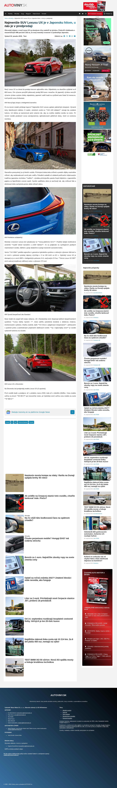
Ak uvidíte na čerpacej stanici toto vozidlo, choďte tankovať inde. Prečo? (96, 231)
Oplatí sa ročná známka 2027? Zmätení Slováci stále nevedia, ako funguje (48, 579)
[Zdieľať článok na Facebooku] (64, 36)
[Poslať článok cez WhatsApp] (72, 36)
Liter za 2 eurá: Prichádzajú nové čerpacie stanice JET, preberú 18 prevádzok (49, 599)
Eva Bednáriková (98, 211)
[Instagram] (85, 13)
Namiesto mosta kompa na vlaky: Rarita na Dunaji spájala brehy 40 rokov (96, 206)
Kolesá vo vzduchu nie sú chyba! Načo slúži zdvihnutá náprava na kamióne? (96, 559)
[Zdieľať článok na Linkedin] (69, 36)
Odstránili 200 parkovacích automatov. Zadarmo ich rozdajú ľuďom (95, 534)
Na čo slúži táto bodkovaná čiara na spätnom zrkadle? (95, 337)
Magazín (28, 13)
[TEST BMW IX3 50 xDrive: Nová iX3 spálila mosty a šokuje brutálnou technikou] (14, 675)
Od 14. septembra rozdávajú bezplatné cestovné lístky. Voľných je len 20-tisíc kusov (49, 620)
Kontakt (44, 13)
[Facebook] (79, 13)
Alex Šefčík (96, 260)
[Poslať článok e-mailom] (75, 36)
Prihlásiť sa (109, 13)
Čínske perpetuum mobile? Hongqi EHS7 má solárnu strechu (95, 360)
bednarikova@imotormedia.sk (24, 713)
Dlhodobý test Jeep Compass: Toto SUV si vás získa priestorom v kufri (97, 615)
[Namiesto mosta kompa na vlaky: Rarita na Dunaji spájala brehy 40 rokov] (14, 491)
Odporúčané (36, 13)
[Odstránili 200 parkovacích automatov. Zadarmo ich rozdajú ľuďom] (97, 529)
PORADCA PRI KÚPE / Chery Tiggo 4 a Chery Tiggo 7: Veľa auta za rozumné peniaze (98, 656)
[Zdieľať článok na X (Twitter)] (67, 36)
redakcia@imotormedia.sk (24, 722)
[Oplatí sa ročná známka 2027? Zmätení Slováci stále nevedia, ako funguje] (14, 593)
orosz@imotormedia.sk (20, 715)
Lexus (7, 422)
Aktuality (16, 13)
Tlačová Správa (22, 422)
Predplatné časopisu (96, 13)
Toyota (31, 422)
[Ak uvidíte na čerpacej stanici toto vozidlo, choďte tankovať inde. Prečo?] (14, 512)
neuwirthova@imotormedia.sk (26, 746)
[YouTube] (82, 13)
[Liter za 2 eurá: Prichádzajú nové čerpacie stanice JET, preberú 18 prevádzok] (14, 614)
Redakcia (96, 236)
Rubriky (10, 13)
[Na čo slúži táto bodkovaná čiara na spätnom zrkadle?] (14, 532)
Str (15, 422)
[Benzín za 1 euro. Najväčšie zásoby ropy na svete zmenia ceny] (14, 573)
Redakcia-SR (97, 340)
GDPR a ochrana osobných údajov (14, 749)
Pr (12, 422)
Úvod (6, 18)
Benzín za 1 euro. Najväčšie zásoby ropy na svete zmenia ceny (96, 256)
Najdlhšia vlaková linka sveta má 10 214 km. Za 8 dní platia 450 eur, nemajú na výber (49, 640)
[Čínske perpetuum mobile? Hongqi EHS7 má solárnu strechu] (14, 553)
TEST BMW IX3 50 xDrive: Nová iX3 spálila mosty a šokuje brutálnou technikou (49, 661)
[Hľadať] (5, 13)
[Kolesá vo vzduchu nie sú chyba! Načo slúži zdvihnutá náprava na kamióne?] (97, 554)
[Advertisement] (40, 451)
